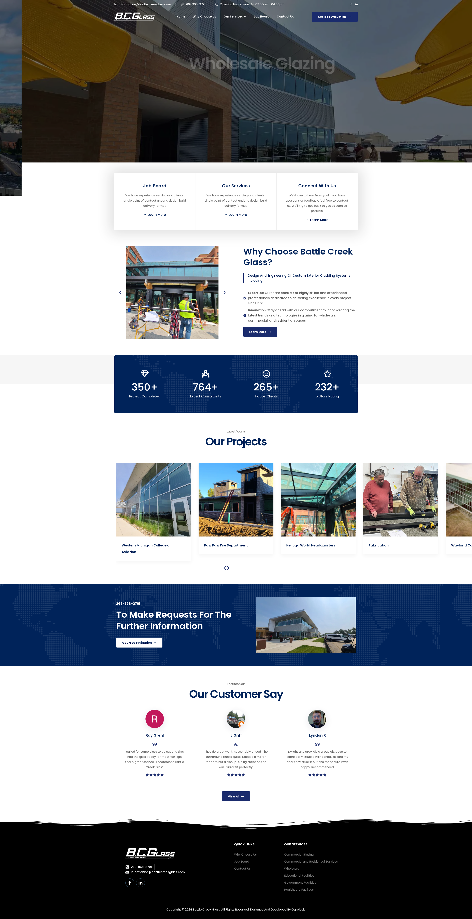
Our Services (234, 16)
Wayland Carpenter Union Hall (395, 545)
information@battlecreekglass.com (144, 4)
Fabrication (296, 545)
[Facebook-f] (129, 882)
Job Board (261, 16)
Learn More (231, 100)
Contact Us (285, 16)
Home (180, 16)
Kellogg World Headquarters (228, 545)
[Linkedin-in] (140, 882)
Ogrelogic (298, 909)
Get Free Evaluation (332, 17)
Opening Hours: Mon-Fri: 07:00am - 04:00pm (251, 4)
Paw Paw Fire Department (144, 545)
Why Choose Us (204, 16)
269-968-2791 (195, 4)
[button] (120, 292)
